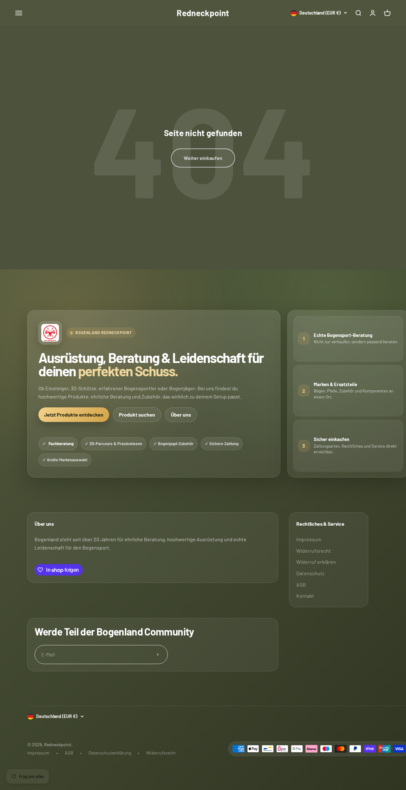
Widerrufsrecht (313, 551)
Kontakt (305, 596)
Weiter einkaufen (203, 158)
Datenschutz (310, 573)
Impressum (308, 539)
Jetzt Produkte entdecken (73, 414)
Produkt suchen (137, 414)
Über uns (181, 414)
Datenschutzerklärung (109, 752)
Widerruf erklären (316, 562)
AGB (301, 585)
